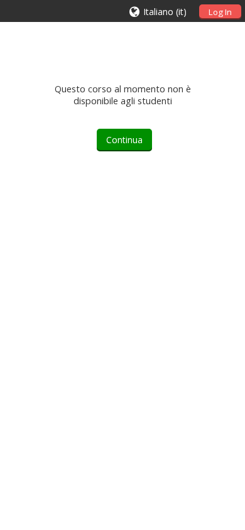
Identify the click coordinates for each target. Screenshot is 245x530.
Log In (220, 12)
